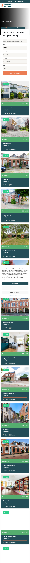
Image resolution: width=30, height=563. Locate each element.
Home (2, 21)
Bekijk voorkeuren (15, 292)
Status (4, 44)
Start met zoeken (15, 73)
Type (4, 65)
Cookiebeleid (11, 295)
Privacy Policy (18, 295)
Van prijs (5, 51)
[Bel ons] (23, 5)
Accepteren (15, 283)
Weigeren (15, 288)
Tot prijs (5, 58)
